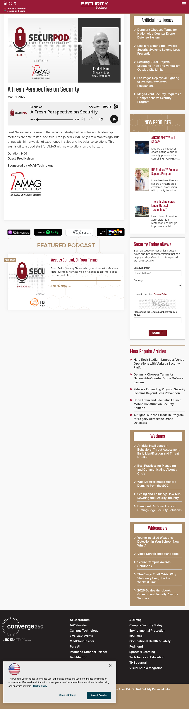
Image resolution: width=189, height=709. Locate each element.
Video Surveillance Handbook (158, 554)
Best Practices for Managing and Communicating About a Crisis (157, 469)
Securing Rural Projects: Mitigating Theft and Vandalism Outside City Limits (158, 66)
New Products (158, 122)
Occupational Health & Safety (150, 641)
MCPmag (135, 636)
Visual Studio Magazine (145, 668)
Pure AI (75, 646)
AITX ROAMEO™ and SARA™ (163, 140)
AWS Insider (78, 625)
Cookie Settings (67, 695)
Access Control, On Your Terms (74, 260)
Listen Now (59, 286)
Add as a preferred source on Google (16, 9)
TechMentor (78, 657)
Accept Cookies (98, 695)
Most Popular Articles (148, 351)
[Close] (110, 665)
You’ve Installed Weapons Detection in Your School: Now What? (158, 541)
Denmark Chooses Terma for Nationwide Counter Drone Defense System (157, 33)
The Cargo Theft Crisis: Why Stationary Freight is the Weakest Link (156, 578)
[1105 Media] (17, 640)
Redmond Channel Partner (88, 652)
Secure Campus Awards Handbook (154, 564)
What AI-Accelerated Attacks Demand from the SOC (156, 484)
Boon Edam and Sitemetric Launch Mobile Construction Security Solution (157, 404)
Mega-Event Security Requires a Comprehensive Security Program (159, 98)
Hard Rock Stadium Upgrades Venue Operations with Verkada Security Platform (159, 363)
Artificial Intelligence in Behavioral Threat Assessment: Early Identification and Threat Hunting (158, 451)
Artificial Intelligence (157, 20)
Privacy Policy (160, 294)
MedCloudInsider (82, 641)
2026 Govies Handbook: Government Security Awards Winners (157, 594)
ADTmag (135, 620)
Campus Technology (84, 631)
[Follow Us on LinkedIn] (6, 4)
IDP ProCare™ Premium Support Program (165, 172)
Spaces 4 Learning (142, 652)
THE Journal (138, 663)
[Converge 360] (22, 627)
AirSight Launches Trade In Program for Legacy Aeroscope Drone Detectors (159, 419)
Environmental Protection (147, 631)
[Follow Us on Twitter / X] (11, 4)
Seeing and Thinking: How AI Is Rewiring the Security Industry (159, 496)
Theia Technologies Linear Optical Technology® (163, 206)
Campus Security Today (145, 625)
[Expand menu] (184, 4)
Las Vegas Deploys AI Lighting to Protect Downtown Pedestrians (158, 82)
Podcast (10, 260)
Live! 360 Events (81, 636)
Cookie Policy (40, 686)
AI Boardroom (80, 620)
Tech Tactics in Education (146, 657)
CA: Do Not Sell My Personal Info (148, 689)
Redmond (136, 646)
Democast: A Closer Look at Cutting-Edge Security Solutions (159, 508)
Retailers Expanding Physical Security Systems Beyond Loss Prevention (158, 50)
